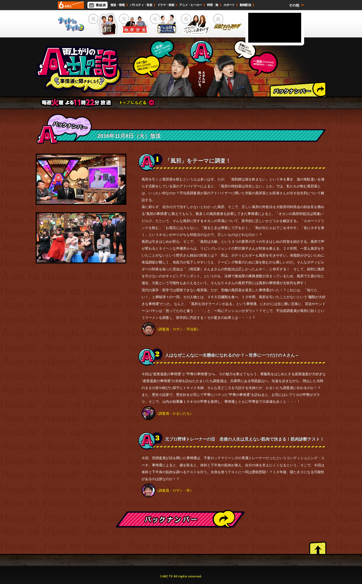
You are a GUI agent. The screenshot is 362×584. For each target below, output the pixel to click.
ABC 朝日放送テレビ (71, 5)
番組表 (101, 5)
